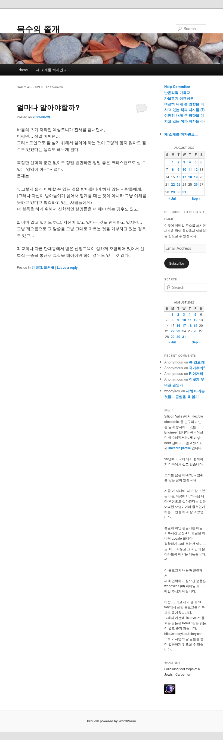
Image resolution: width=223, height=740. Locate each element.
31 (184, 191)
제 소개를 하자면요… (53, 69)
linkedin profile (180, 447)
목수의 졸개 (38, 28)
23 (179, 184)
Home (23, 69)
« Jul (172, 198)
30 (179, 191)
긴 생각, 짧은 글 (43, 267)
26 (196, 184)
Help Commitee (177, 86)
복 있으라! (197, 362)
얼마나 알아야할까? (48, 107)
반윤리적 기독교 (177, 92)
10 (184, 169)
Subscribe (176, 263)
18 (190, 177)
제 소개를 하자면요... (181, 134)
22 (173, 184)
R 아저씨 (196, 373)
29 (173, 191)
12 (196, 169)
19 (196, 177)
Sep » (196, 198)
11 (190, 169)
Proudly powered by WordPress (111, 721)
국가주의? (197, 367)
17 (184, 177)
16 (179, 177)
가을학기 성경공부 (179, 98)
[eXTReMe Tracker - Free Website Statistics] (169, 692)
